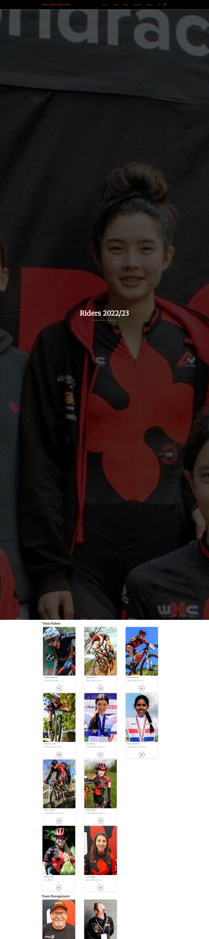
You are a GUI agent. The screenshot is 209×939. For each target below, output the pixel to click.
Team (115, 5)
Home (105, 5)
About (125, 5)
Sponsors (137, 5)
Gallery (150, 5)
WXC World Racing (56, 4)
